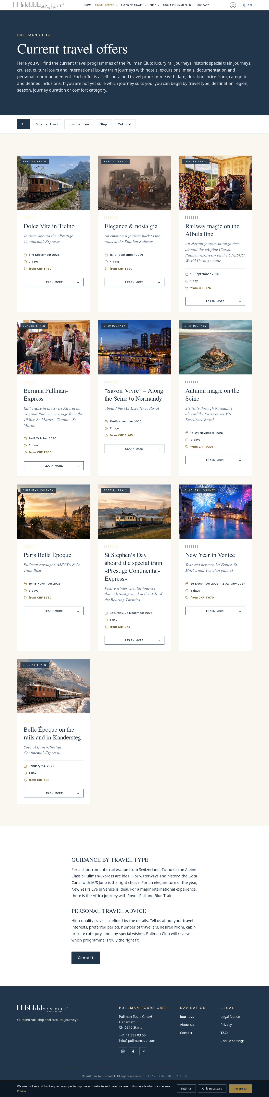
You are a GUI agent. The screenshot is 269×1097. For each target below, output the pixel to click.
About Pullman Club (177, 5)
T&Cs (224, 1032)
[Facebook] (133, 1051)
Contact (203, 5)
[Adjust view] (233, 5)
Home (87, 5)
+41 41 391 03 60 (132, 1035)
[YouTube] (143, 1051)
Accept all (240, 1088)
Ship (103, 124)
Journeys (187, 1016)
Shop (153, 5)
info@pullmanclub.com (137, 1040)
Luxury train (79, 124)
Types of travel (132, 5)
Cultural (124, 124)
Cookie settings (232, 1040)
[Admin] (186, 1076)
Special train (47, 124)
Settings (186, 1088)
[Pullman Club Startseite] (38, 5)
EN (250, 5)
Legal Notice (230, 1016)
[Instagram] (123, 1051)
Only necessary (212, 1088)
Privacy (226, 1024)
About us (187, 1024)
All (23, 124)
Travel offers (104, 5)
